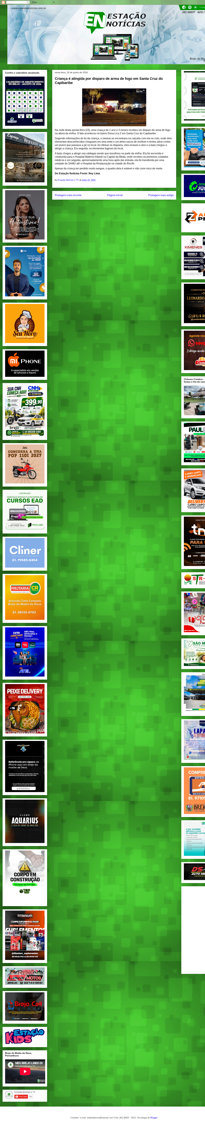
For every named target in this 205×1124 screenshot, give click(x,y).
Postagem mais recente (68, 195)
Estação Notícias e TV (68, 180)
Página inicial (115, 195)
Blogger (153, 1117)
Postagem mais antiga (161, 195)
